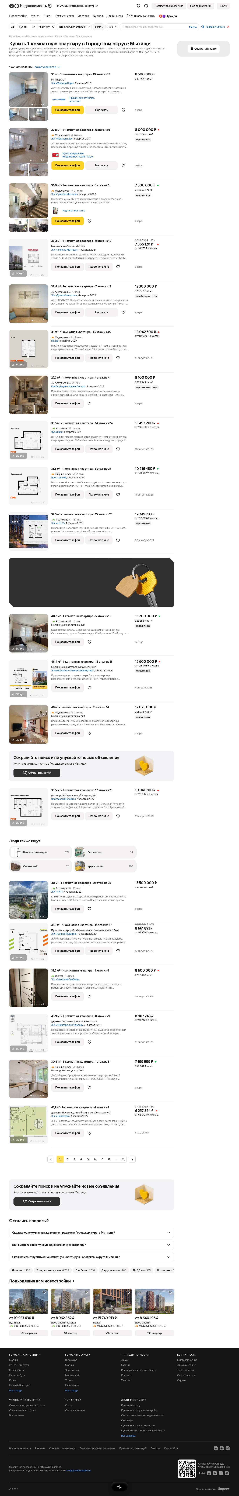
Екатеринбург (17, 1375)
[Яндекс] (223, 1489)
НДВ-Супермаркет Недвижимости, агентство (77, 155)
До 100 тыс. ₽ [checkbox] (95, 587)
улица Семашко (71, 625)
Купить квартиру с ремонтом (138, 1425)
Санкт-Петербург (19, 1365)
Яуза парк (56, 432)
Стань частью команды (62, 1448)
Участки (125, 1380)
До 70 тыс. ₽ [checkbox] (71, 587)
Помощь (155, 1448)
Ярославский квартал (63, 799)
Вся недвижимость (20, 1448)
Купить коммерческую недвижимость (143, 1430)
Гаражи (125, 1365)
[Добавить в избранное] (123, 110)
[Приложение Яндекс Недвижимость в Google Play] (215, 1473)
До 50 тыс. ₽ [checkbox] (48, 587)
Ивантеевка (72, 1385)
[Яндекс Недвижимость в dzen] (222, 1448)
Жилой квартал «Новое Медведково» (72, 670)
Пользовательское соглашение (97, 1448)
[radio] (67, 1159)
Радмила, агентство (73, 210)
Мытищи (56, 79)
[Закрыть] (228, 26)
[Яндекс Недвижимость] (30, 5)
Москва (13, 1360)
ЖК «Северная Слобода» (65, 979)
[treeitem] (19, 16)
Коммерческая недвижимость (138, 1370)
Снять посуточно (75, 1410)
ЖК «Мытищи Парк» (62, 83)
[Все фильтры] (12, 26)
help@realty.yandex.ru (79, 1470)
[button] (146, 6)
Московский (72, 1375)
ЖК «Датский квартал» (64, 295)
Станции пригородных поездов (27, 1405)
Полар (54, 340)
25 (123, 1159)
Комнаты (126, 1375)
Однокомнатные (186, 1375)
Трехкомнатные (186, 1370)
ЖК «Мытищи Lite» (61, 138)
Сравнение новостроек (22, 1410)
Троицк (69, 1380)
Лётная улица (70, 1070)
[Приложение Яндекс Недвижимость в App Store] (209, 1473)
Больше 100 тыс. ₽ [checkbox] (28, 597)
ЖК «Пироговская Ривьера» (67, 1025)
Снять (68, 1405)
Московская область (63, 246)
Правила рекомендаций (132, 1448)
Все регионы (16, 1415)
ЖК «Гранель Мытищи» (64, 194)
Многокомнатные (187, 1360)
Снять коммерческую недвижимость (142, 1415)
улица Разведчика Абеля (76, 667)
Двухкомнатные (186, 1365)
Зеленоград (72, 1370)
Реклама (40, 1448)
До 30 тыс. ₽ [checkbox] (24, 587)
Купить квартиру (131, 1405)
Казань (13, 1380)
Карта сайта (171, 1448)
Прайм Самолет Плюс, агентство (82, 99)
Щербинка (71, 1360)
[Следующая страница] (132, 1159)
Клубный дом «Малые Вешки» (68, 386)
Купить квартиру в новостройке (139, 1410)
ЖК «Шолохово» (60, 1116)
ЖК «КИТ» (57, 891)
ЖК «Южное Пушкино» (64, 933)
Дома (124, 1360)
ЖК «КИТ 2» (58, 523)
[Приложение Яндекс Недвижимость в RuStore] (227, 1473)
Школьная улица (102, 930)
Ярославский (58, 477)
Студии (181, 1380)
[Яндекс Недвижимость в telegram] (228, 1448)
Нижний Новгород (19, 1385)
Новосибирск (16, 1370)
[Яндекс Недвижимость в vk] (216, 1448)
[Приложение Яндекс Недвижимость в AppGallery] (221, 1473)
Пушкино (56, 930)
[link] (223, 6)
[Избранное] (138, 6)
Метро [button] (193, 27)
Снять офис (127, 1420)
